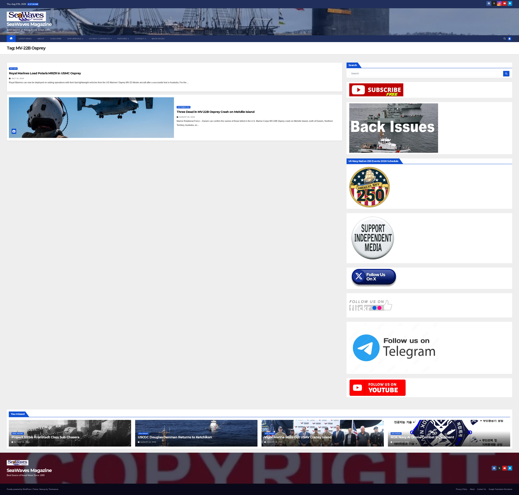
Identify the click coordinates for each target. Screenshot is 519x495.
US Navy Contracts (99, 38)
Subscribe (55, 38)
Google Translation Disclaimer (500, 489)
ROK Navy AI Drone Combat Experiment (422, 437)
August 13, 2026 (148, 442)
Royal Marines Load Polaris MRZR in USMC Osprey (45, 73)
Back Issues (158, 38)
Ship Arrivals (74, 38)
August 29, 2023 (187, 117)
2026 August (143, 433)
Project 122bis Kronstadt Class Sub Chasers (45, 437)
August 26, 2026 (22, 442)
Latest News (25, 38)
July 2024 (13, 68)
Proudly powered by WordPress (19, 489)
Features (122, 38)
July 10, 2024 (17, 78)
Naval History (17, 433)
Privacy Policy (461, 489)
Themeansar (53, 489)
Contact (140, 38)
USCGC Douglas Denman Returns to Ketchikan (175, 437)
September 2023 (183, 107)
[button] (505, 38)
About (40, 38)
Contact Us (481, 489)
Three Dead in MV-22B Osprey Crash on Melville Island (215, 112)
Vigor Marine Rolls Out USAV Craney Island (298, 437)
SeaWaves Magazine (29, 24)
